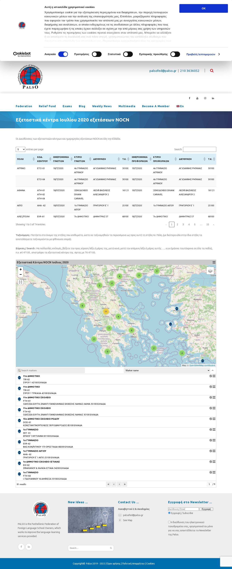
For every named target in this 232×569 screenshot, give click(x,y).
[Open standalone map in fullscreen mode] (214, 262)
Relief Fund (47, 106)
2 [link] (177, 224)
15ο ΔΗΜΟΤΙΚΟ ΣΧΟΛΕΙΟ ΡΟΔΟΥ (41, 419)
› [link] (213, 224)
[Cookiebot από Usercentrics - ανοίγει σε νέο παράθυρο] (22, 54)
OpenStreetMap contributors (202, 365)
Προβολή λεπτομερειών (200, 54)
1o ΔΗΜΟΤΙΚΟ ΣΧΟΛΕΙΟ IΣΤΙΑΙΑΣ (41, 461)
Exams (67, 106)
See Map (127, 520)
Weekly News (102, 106)
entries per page (34, 149)
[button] (33, 159)
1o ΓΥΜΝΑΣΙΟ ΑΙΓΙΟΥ (34, 451)
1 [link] (171, 224)
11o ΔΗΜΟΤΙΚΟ (31, 376)
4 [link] (189, 224)
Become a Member (156, 106)
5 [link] (194, 224)
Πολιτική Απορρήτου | (134, 563)
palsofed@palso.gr (162, 71)
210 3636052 (190, 71)
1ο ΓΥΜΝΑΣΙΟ (30, 472)
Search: (178, 149)
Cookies (150, 563)
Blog (82, 106)
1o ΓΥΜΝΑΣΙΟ (30, 429)
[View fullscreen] (20, 282)
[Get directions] (211, 376)
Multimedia (127, 106)
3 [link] (183, 224)
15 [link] (207, 224)
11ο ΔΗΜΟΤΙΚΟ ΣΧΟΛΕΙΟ (37, 397)
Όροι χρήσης (114, 563)
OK (204, 8)
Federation (24, 106)
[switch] (97, 54)
